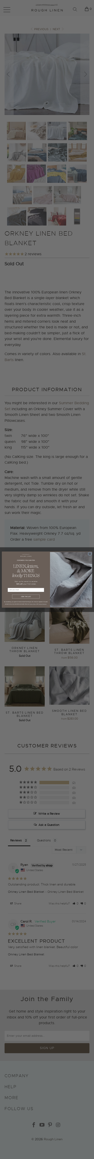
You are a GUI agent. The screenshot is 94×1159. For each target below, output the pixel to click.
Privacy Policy (32, 604)
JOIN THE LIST (26, 596)
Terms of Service (42, 604)
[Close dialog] (89, 553)
